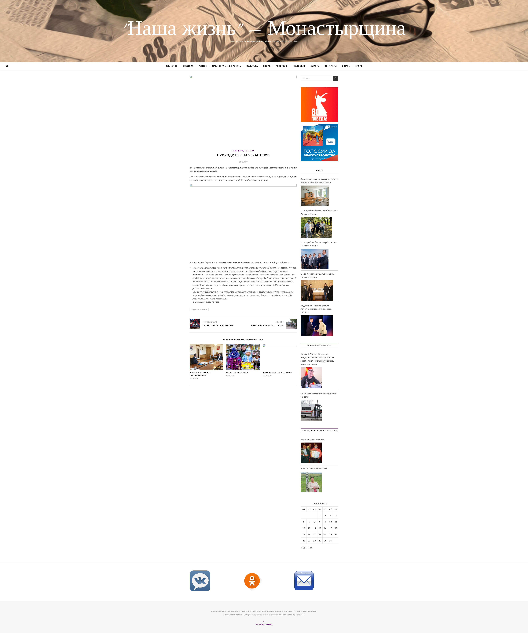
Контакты (331, 66)
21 (314, 534)
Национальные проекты (226, 66)
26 (303, 540)
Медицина (237, 151)
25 (336, 534)
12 (303, 528)
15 (320, 528)
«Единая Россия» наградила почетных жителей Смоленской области (316, 309)
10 (330, 521)
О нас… (346, 66)
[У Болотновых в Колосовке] (311, 482)
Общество (171, 66)
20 (309, 534)
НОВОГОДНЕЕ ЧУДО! (237, 372)
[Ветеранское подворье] (311, 453)
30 (325, 540)
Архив (359, 66)
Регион (203, 66)
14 (314, 528)
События (188, 66)
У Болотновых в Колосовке (314, 468)
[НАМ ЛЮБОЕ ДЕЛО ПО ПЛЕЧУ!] (291, 324)
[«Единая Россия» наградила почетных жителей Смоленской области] (317, 325)
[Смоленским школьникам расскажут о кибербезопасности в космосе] (315, 196)
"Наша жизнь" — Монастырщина (264, 29)
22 (320, 534)
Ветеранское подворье (312, 439)
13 (309, 528)
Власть (315, 66)
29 (320, 540)
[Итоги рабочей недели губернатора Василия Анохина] (316, 227)
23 (325, 534)
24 (330, 534)
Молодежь (299, 66)
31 (330, 540)
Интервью (282, 66)
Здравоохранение (199, 309)
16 (325, 528)
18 (336, 528)
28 (314, 540)
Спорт (266, 66)
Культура (252, 66)
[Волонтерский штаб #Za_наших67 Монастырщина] (317, 290)
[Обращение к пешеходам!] (195, 324)
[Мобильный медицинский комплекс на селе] (311, 410)
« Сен (303, 547)
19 (303, 534)
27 (309, 540)
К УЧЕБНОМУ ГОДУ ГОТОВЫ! (277, 372)
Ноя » (311, 547)
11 (336, 521)
